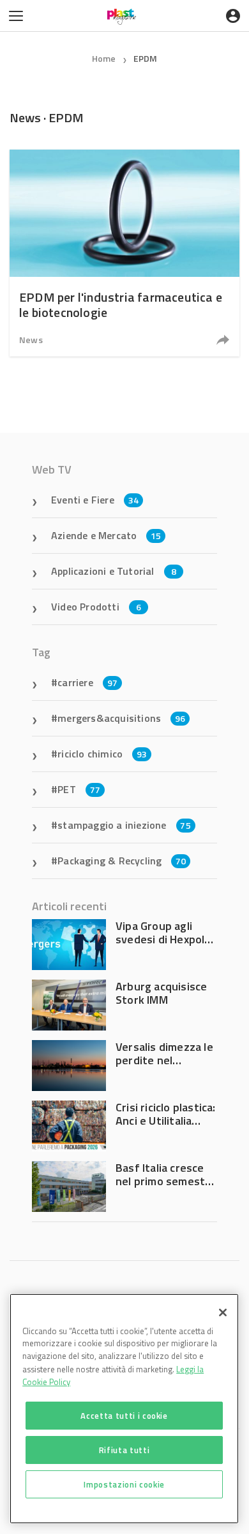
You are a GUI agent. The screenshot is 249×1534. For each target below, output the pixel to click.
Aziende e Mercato (106, 535)
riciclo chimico (102, 753)
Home (104, 58)
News (31, 339)
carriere (87, 682)
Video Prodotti (96, 606)
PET (78, 789)
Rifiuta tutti (124, 1450)
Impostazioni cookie (124, 1484)
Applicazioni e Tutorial (113, 571)
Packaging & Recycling (121, 860)
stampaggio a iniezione (124, 825)
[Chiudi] (223, 1312)
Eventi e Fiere (95, 499)
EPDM (145, 58)
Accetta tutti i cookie (123, 1415)
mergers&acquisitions (121, 718)
